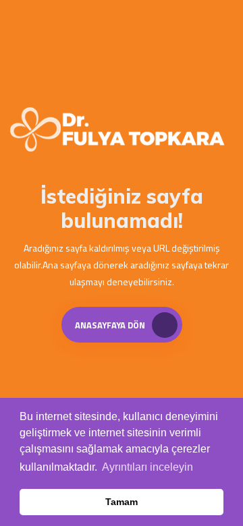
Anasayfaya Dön (110, 325)
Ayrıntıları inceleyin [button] (147, 467)
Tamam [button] (121, 501)
